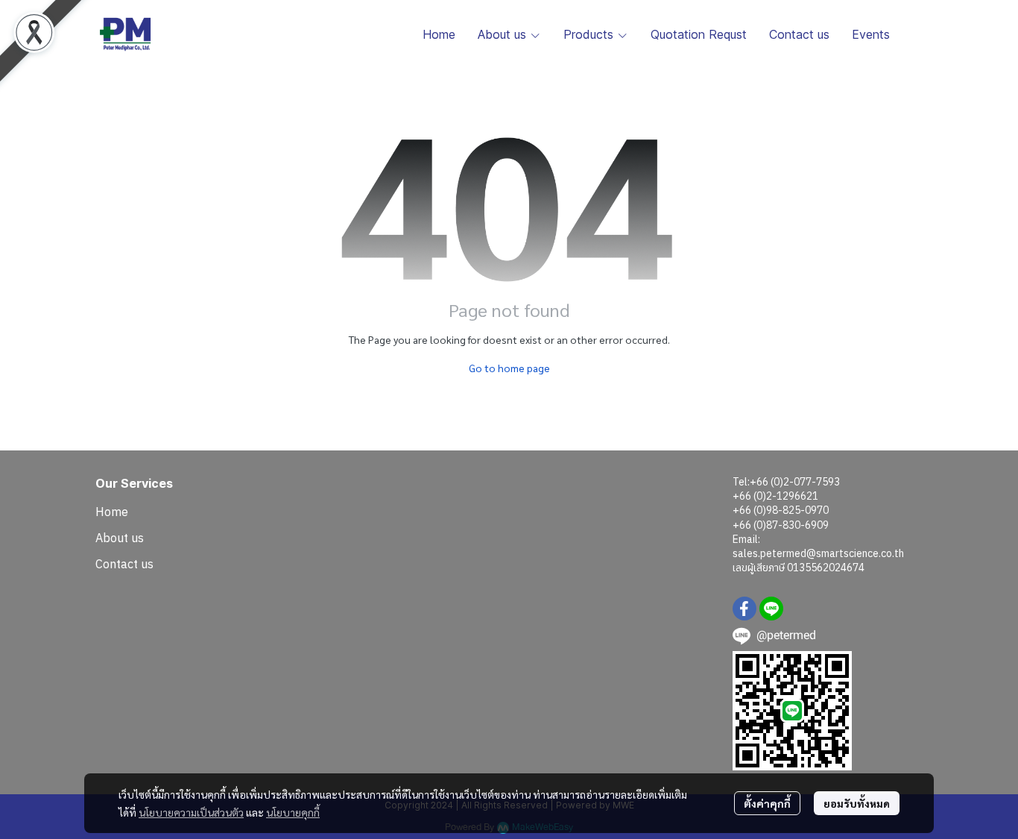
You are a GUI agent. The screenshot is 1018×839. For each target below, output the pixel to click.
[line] (771, 608)
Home (111, 511)
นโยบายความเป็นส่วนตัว (191, 812)
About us (119, 537)
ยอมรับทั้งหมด (856, 803)
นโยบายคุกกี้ (293, 812)
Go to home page (509, 367)
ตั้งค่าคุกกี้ (767, 803)
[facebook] (744, 608)
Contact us (124, 563)
